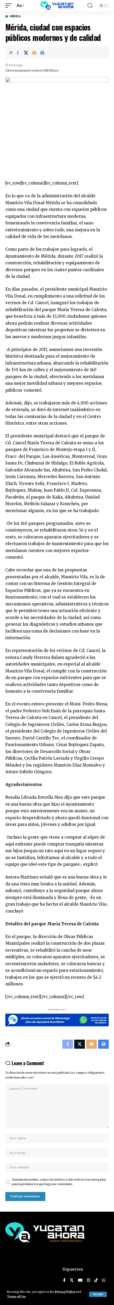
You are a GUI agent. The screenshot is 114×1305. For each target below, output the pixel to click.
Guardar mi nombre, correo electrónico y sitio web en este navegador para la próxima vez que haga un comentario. (59, 1182)
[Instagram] (88, 1280)
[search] (90, 5)
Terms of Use (16, 1296)
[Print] (42, 52)
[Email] (34, 52)
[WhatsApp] (103, 1280)
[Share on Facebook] (17, 52)
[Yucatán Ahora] (57, 5)
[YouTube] (80, 1280)
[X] (71, 1280)
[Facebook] (64, 1280)
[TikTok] (96, 1280)
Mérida (15, 16)
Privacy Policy (65, 1292)
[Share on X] (26, 52)
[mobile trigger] (9, 5)
